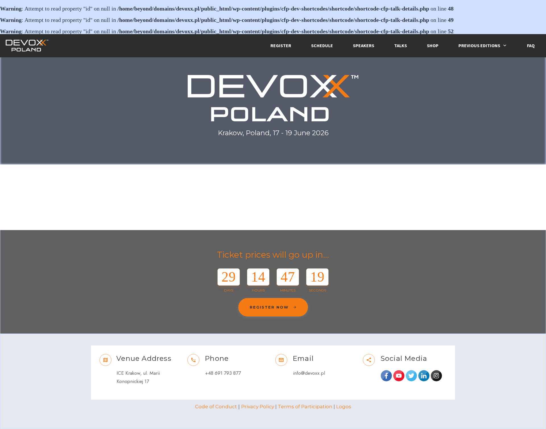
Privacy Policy (257, 406)
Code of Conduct (216, 406)
